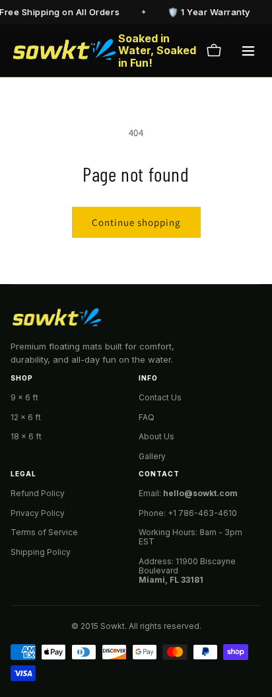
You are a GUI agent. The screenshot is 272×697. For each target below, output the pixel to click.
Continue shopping (136, 222)
